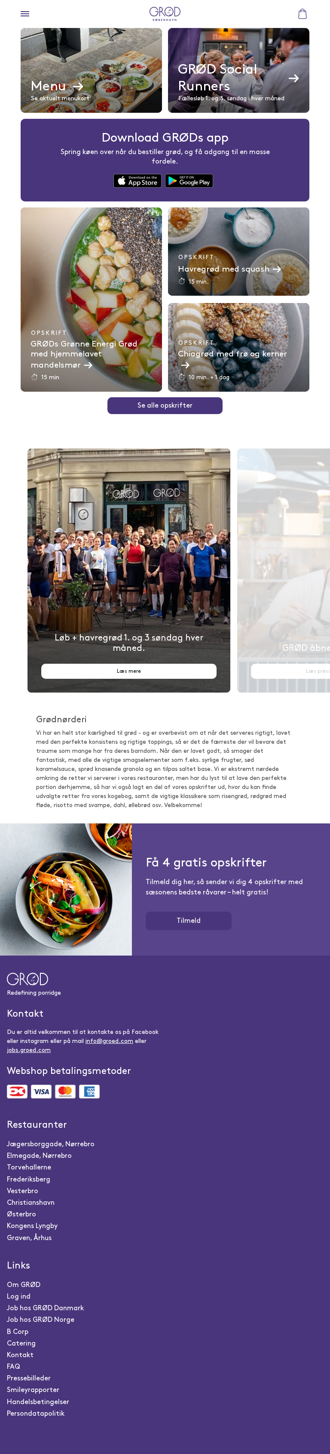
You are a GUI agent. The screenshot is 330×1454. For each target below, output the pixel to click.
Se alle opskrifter (165, 405)
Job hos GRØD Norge (40, 1320)
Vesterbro (22, 1191)
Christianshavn (31, 1203)
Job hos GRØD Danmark (45, 1308)
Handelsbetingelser (38, 1402)
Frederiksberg (28, 1179)
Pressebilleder (29, 1378)
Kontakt (20, 1355)
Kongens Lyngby (32, 1226)
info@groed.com (109, 1041)
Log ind (19, 1296)
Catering (21, 1343)
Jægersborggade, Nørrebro (51, 1144)
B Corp (17, 1332)
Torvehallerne (29, 1167)
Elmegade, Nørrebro (39, 1156)
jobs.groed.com (29, 1050)
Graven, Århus (29, 1238)
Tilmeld (189, 921)
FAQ (13, 1367)
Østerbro (21, 1214)
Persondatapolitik (35, 1414)
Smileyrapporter (33, 1390)
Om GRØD (23, 1285)
